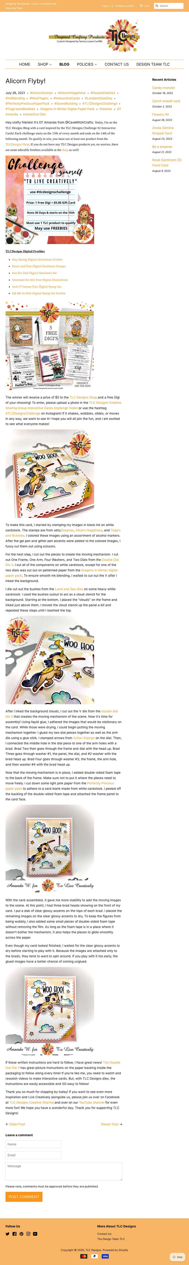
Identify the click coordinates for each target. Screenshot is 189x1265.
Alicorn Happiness (88, 530)
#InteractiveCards (67, 98)
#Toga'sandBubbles (20, 109)
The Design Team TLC (111, 1238)
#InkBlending (15, 98)
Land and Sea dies (69, 589)
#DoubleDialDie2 (103, 93)
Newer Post (109, 1124)
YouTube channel (91, 1102)
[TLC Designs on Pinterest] (21, 1234)
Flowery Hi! (160, 114)
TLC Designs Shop (83, 397)
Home (24, 64)
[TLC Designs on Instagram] (28, 1234)
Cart (147, 5)
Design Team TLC (153, 64)
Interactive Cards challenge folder (53, 408)
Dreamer (105, 109)
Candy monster (163, 88)
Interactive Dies (34, 114)
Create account (124, 5)
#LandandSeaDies (98, 98)
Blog (64, 64)
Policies (85, 64)
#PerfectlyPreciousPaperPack (27, 103)
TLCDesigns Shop (17, 144)
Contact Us (117, 64)
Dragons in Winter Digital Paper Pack (67, 109)
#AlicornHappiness (72, 93)
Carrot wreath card (166, 101)
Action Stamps (84, 738)
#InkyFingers (39, 98)
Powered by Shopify (115, 1250)
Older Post (17, 1124)
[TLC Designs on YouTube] (35, 1234)
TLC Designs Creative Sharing (31, 1102)
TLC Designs (93, 1250)
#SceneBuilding (66, 103)
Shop (43, 64)
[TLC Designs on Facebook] (14, 1234)
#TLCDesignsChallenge (100, 103)
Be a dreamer (162, 147)
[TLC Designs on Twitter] (8, 1234)
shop (65, 150)
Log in (105, 5)
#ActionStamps (41, 93)
